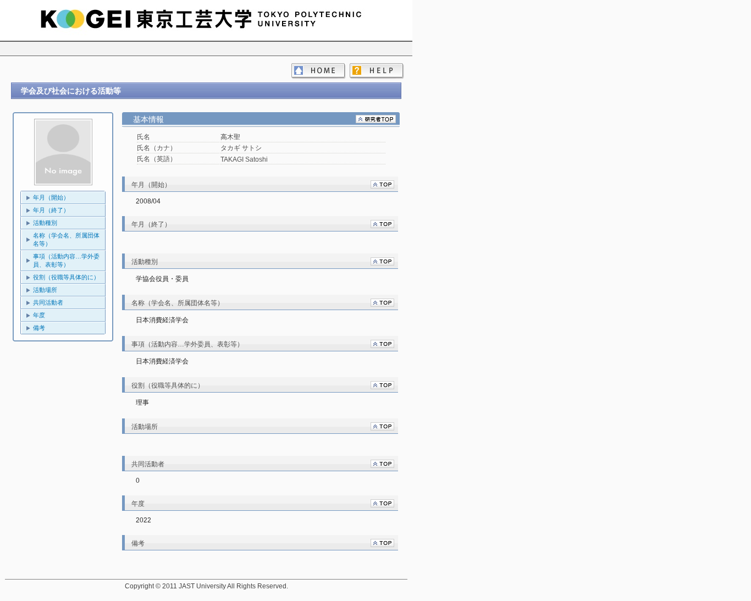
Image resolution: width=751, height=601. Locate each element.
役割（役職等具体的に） (66, 277)
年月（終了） (51, 210)
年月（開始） (51, 197)
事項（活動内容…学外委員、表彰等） (66, 260)
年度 (39, 315)
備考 (39, 327)
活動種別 (45, 222)
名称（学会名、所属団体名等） (66, 239)
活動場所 (45, 289)
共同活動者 (48, 302)
